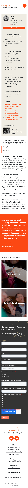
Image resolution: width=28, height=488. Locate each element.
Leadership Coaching (14, 447)
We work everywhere (14, 468)
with (6, 120)
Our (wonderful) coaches (14, 461)
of (13, 113)
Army (6, 108)
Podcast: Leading (17, 117)
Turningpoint (8, 117)
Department (8, 113)
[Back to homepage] (5, 5)
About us (14, 475)
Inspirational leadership (14, 454)
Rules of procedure (14, 485)
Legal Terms (8, 484)
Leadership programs (14, 450)
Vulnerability (11, 120)
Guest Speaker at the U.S (12, 111)
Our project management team (14, 477)
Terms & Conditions (16, 484)
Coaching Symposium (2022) (13, 115)
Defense (16, 113)
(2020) (10, 108)
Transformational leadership (14, 452)
